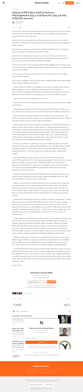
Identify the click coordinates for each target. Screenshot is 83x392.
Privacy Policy (53, 347)
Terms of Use (49, 346)
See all (15, 356)
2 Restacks (30, 293)
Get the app (49, 384)
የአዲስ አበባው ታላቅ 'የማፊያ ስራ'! (22, 316)
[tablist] (20, 311)
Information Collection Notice (41, 347)
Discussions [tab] (24, 311)
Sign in (78, 3)
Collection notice (52, 380)
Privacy (41, 380)
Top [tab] (14, 311)
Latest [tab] (18, 311)
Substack (33, 388)
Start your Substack (37, 384)
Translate (16, 9)
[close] (57, 321)
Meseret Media (20, 21)
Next (65, 305)
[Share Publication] (63, 3)
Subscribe (70, 3)
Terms (45, 380)
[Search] (59, 3)
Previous (18, 305)
